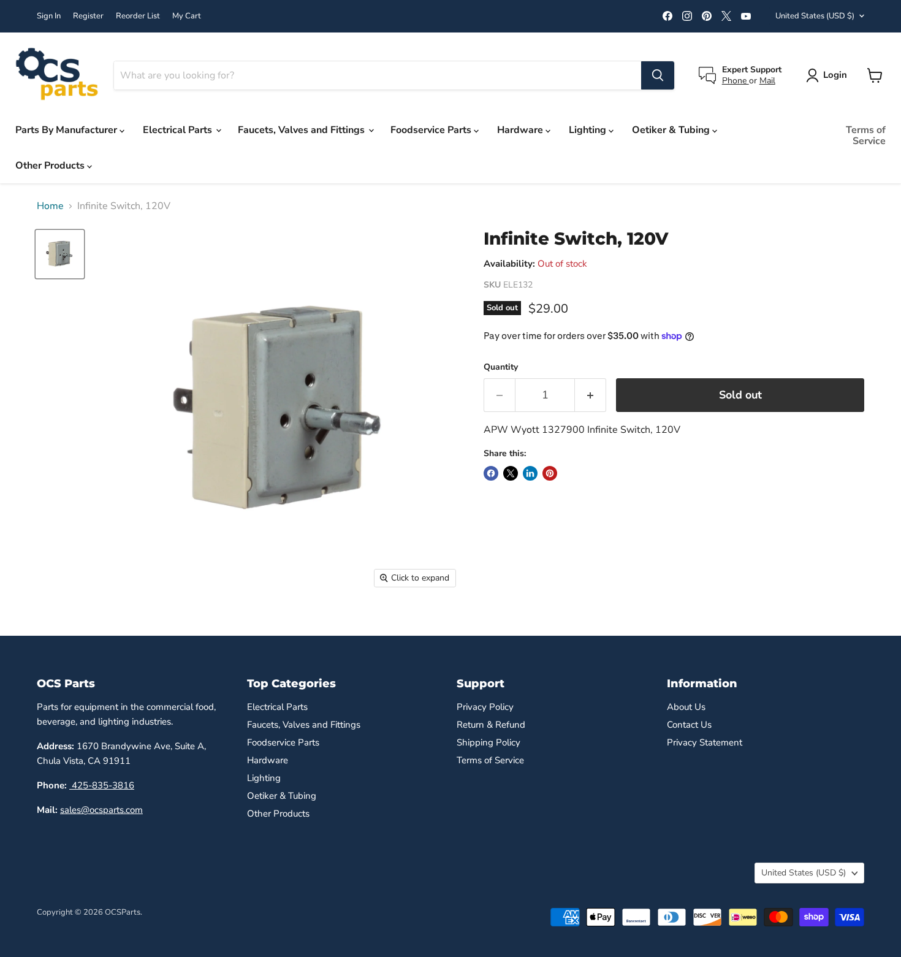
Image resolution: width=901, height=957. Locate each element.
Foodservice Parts (432, 130)
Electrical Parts (179, 130)
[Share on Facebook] (491, 473)
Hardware (521, 130)
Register (88, 16)
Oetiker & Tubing (672, 130)
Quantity (501, 367)
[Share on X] (510, 473)
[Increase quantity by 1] (590, 395)
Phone (735, 80)
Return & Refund (491, 725)
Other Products (51, 165)
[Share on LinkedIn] (530, 473)
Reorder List (138, 16)
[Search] (657, 75)
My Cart (186, 16)
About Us (686, 707)
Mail (767, 80)
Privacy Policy (485, 707)
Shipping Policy (488, 742)
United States (814, 15)
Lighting (589, 130)
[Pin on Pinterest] (549, 473)
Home (50, 206)
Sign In (49, 16)
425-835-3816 (101, 785)
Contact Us (689, 725)
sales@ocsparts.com (101, 810)
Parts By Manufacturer (67, 130)
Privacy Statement (704, 742)
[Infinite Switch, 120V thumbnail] (60, 254)
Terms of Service (866, 135)
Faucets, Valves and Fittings (302, 130)
